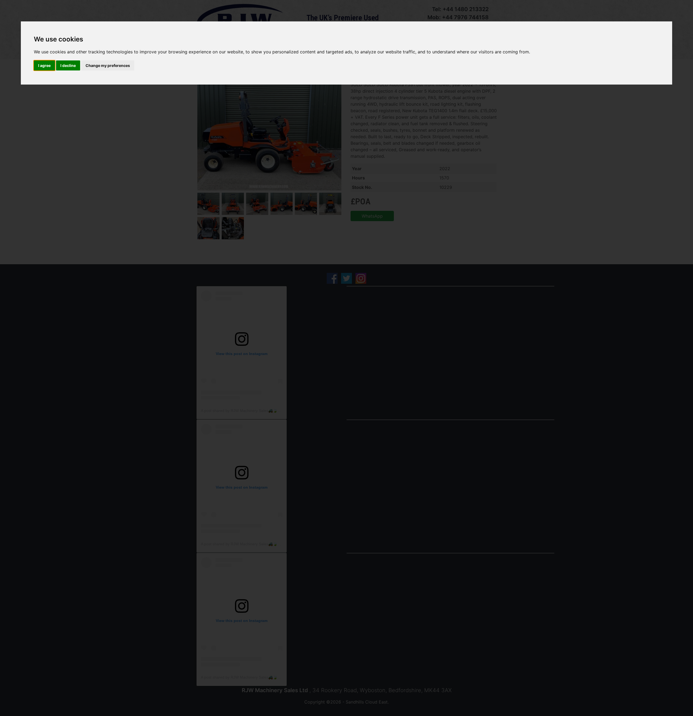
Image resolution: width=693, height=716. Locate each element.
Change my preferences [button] (108, 65)
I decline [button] (68, 65)
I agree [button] (44, 65)
